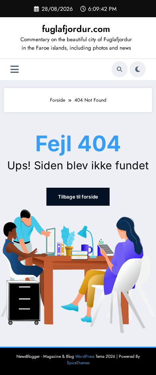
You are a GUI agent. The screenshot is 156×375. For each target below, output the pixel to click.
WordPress (84, 356)
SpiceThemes (78, 363)
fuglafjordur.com (76, 28)
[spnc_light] (138, 69)
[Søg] (120, 69)
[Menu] (15, 69)
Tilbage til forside (78, 197)
